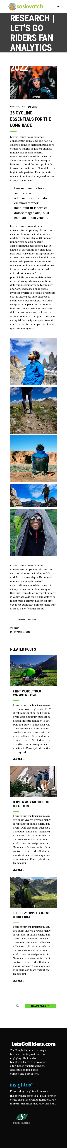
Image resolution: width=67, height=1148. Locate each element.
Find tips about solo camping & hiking (27, 693)
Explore (32, 106)
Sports (26, 632)
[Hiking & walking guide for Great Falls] (33, 781)
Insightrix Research (36, 1091)
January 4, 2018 (17, 107)
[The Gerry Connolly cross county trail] (33, 892)
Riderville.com (46, 1103)
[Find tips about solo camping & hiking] (33, 670)
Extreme (18, 632)
